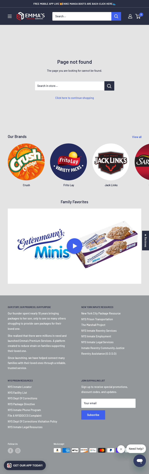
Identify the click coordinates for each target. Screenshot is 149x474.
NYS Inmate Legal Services (97, 342)
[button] (25, 465)
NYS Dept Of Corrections (22, 398)
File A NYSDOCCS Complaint (25, 415)
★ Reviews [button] (145, 240)
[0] (138, 16)
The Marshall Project (93, 324)
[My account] (130, 16)
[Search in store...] (109, 86)
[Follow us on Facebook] (10, 450)
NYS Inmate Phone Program (24, 410)
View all (137, 137)
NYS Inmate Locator (20, 386)
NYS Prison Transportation (97, 319)
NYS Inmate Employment (96, 336)
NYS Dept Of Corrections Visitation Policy (32, 421)
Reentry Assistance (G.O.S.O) (98, 353)
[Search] (116, 16)
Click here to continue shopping (74, 98)
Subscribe (93, 414)
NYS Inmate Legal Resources (25, 427)
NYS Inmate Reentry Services (99, 330)
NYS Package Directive (21, 404)
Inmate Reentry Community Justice (103, 348)
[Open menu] (10, 16)
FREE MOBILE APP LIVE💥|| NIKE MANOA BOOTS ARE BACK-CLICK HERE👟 (74, 3)
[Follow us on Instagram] (18, 450)
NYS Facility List (17, 392)
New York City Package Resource (101, 313)
